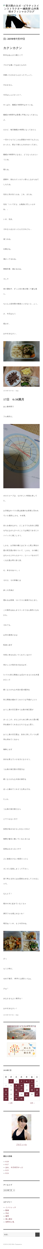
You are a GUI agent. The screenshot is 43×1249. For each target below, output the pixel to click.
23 (16, 1094)
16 (16, 1090)
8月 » (32, 1103)
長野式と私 (9, 1222)
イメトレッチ (10, 1207)
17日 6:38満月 (13, 399)
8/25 (7, 1170)
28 (6, 1099)
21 (6, 1094)
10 (21, 1086)
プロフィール (21, 1144)
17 (21, 1090)
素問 (7, 1216)
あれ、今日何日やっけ (14, 1167)
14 (6, 1090)
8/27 (7, 1164)
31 (21, 1099)
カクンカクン (12, 48)
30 (16, 1099)
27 (37, 1094)
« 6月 (10, 1103)
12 (32, 1086)
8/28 (7, 1161)
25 (27, 1094)
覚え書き (9, 1219)
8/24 (7, 1173)
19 (32, 1090)
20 (37, 1090)
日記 (17, 390)
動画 (7, 1210)
